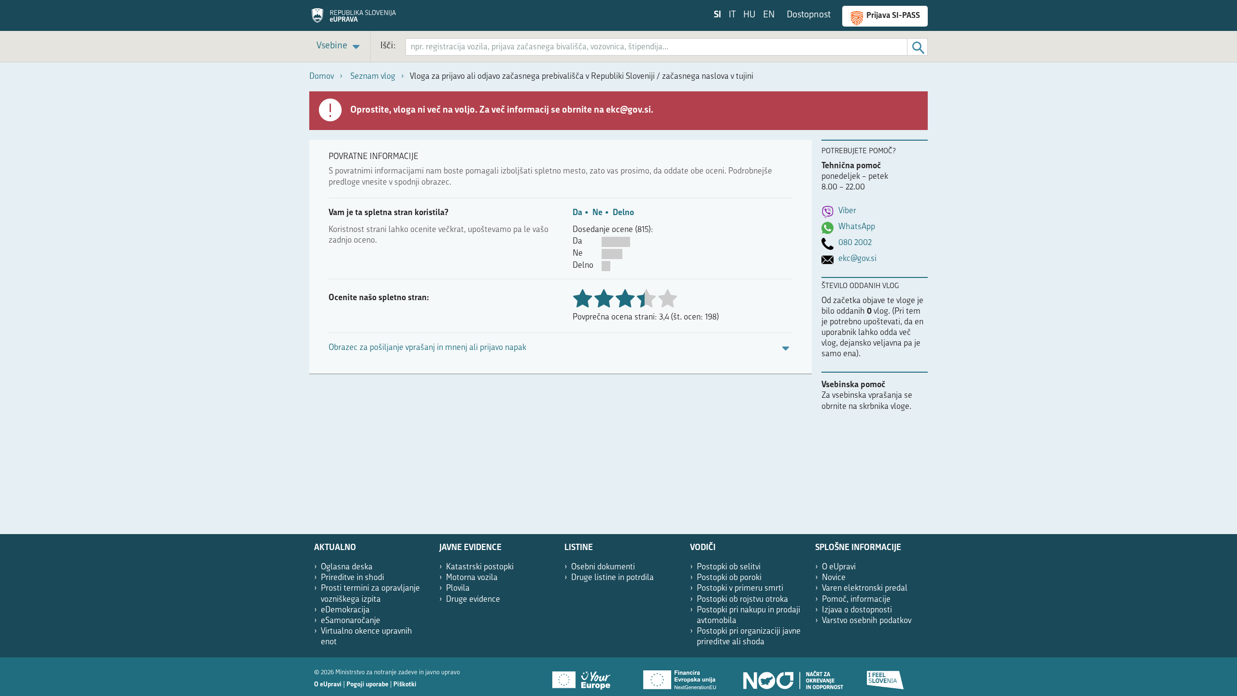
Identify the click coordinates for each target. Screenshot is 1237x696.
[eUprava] (353, 19)
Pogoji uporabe (367, 685)
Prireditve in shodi (352, 578)
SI (717, 15)
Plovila (458, 588)
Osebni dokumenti (603, 567)
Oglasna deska (347, 567)
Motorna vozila (472, 578)
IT (732, 15)
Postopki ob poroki (729, 578)
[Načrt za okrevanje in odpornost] (792, 676)
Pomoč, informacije (856, 599)
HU (749, 15)
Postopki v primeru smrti (740, 588)
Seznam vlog (372, 76)
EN (769, 15)
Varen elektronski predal (864, 588)
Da (577, 213)
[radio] (646, 299)
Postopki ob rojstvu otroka (742, 599)
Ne (597, 213)
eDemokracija (345, 610)
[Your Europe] (584, 676)
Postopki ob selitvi (729, 567)
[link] (339, 46)
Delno (623, 213)
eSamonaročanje (350, 621)
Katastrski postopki (480, 567)
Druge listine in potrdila (612, 578)
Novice (834, 578)
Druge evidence (473, 599)
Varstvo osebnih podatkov (866, 621)
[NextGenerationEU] (680, 676)
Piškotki (405, 685)
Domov (321, 76)
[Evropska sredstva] (885, 676)
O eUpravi (839, 567)
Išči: (388, 46)
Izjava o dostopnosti (857, 610)
